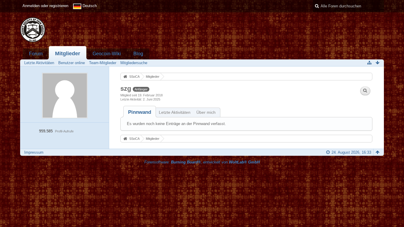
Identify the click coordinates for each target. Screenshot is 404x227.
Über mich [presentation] (206, 112)
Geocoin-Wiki (107, 53)
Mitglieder (67, 53)
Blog (138, 53)
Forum (36, 53)
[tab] (139, 112)
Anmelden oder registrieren (45, 6)
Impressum (33, 152)
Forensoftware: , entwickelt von (202, 162)
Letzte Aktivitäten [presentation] (174, 112)
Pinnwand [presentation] (139, 112)
